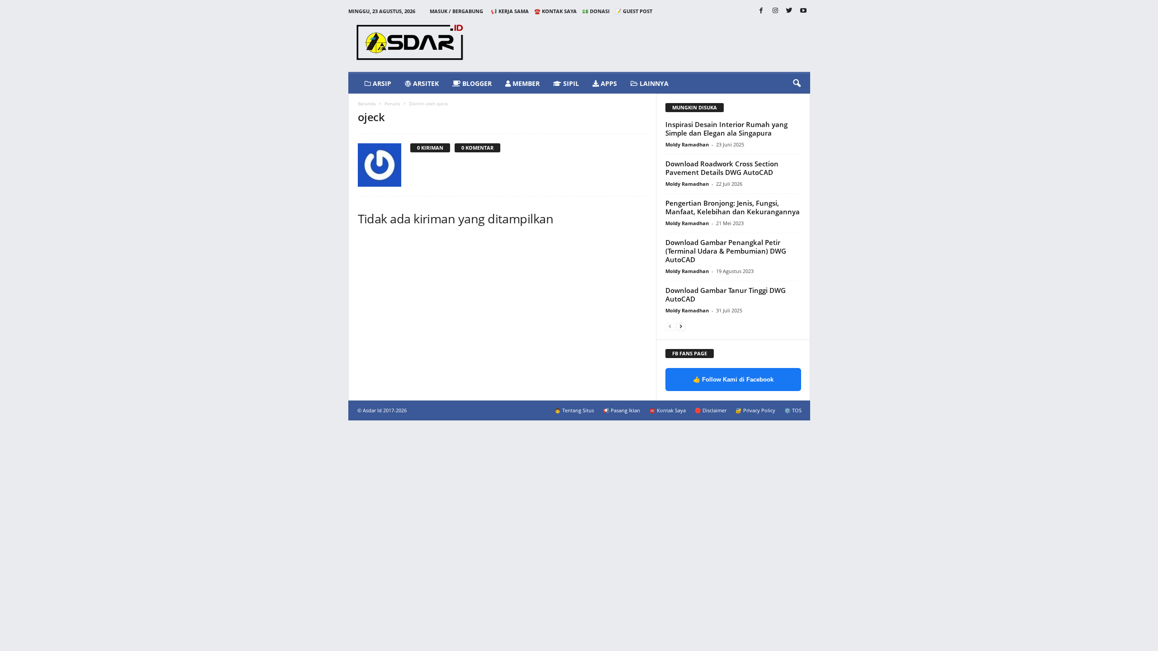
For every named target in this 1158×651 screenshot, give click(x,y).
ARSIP (381, 83)
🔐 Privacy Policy (755, 410)
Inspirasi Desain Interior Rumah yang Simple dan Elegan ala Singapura (726, 128)
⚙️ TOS (793, 410)
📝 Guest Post (633, 11)
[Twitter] (789, 11)
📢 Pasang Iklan (621, 410)
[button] (797, 84)
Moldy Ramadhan (687, 144)
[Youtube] (803, 11)
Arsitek (425, 83)
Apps (608, 83)
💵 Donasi (596, 11)
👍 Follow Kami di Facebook (733, 379)
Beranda (367, 103)
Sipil (570, 83)
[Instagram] (775, 11)
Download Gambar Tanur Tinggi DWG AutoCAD (725, 294)
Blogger (476, 83)
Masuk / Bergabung (456, 11)
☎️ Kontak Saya (555, 11)
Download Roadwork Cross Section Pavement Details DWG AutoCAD (721, 168)
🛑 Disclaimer (710, 410)
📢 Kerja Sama (510, 11)
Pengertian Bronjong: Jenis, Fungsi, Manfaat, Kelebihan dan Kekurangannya (732, 207)
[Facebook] (761, 11)
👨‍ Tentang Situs (574, 410)
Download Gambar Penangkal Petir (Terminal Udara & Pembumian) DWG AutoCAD (725, 251)
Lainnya (653, 83)
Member (525, 83)
